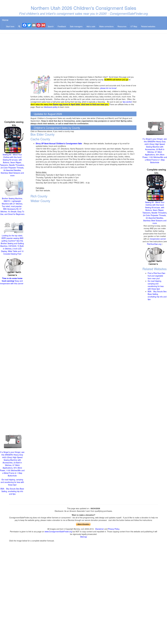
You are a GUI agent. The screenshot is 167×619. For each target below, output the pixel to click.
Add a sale (91, 26)
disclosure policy (51, 107)
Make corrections (106, 26)
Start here (10, 26)
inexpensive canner (158, 238)
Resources (122, 26)
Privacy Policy (113, 529)
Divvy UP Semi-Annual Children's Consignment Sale (59, 143)
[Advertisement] (83, 54)
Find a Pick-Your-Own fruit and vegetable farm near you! (156, 276)
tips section (127, 101)
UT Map (133, 26)
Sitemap (83, 536)
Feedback (62, 26)
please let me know (108, 88)
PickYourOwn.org (154, 244)
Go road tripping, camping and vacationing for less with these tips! (12, 482)
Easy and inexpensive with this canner (12, 281)
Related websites (148, 26)
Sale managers (76, 26)
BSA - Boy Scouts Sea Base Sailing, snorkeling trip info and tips (12, 491)
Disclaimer (99, 529)
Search (51, 26)
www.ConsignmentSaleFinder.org (58, 531)
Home (5, 20)
